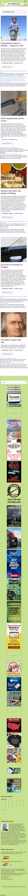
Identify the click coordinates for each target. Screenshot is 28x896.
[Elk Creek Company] (14, 494)
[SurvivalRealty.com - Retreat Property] (14, 396)
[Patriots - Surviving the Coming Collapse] (14, 516)
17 (12, 804)
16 (8, 804)
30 (8, 807)
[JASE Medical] (14, 785)
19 (20, 804)
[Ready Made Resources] (14, 589)
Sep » (5, 809)
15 (5, 804)
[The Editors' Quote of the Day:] (14, 324)
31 (12, 807)
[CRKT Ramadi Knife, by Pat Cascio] (14, 103)
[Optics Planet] (14, 770)
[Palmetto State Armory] (14, 564)
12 (20, 803)
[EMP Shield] (14, 684)
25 (16, 805)
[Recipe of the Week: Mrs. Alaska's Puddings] (14, 175)
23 (8, 805)
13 (23, 803)
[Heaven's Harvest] (14, 449)
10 (12, 803)
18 (16, 804)
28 (1, 807)
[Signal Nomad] (14, 538)
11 (16, 803)
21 (1, 805)
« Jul (2, 809)
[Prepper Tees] (14, 740)
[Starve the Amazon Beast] (14, 669)
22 (5, 805)
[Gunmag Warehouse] (14, 472)
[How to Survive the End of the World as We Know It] (14, 612)
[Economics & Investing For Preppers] (14, 249)
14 (1, 804)
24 (12, 805)
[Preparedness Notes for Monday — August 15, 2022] (14, 28)
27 (23, 805)
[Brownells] (14, 636)
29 (5, 807)
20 (23, 804)
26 (20, 805)
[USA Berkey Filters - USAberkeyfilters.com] (14, 699)
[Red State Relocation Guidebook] (14, 725)
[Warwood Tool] (14, 755)
